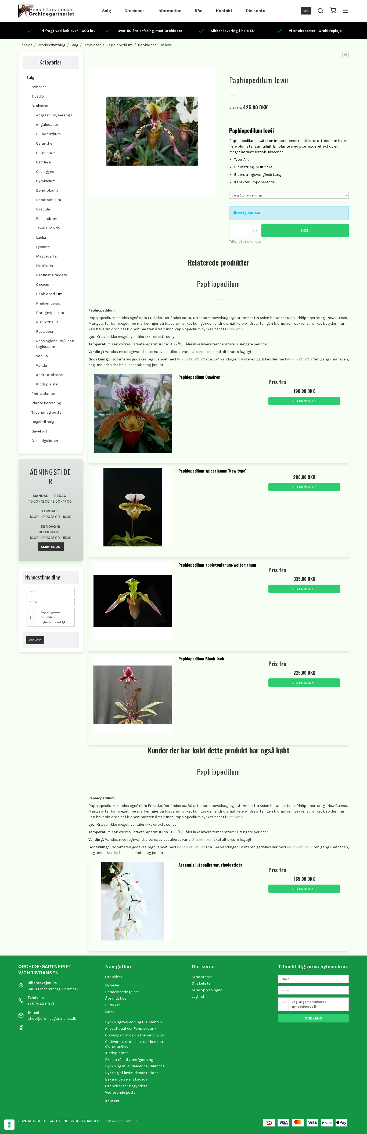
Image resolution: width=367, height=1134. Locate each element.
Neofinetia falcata (51, 275)
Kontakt (224, 10)
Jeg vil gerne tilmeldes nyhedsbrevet (51, 617)
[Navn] (313, 978)
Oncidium (44, 284)
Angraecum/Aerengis (54, 115)
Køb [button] (305, 230)
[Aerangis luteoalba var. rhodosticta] (133, 902)
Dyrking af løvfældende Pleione (132, 1073)
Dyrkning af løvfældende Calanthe (134, 1066)
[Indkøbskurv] (333, 11)
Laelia (41, 237)
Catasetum (46, 153)
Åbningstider (116, 998)
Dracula (43, 209)
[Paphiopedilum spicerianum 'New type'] (133, 508)
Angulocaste (47, 124)
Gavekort (39, 431)
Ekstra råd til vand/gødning (129, 1059)
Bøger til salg (42, 422)
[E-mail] (313, 990)
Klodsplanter (47, 384)
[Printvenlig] (345, 55)
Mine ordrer (202, 977)
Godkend (35, 640)
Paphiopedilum (49, 294)
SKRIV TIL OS (50, 547)
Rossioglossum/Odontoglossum (55, 344)
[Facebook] (21, 1029)
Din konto (255, 10)
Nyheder (38, 87)
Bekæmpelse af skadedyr (127, 1079)
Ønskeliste (201, 983)
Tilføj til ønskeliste (245, 241)
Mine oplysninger (207, 990)
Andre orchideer (50, 375)
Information (169, 10)
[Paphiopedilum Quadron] (133, 414)
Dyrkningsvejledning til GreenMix (133, 1022)
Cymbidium (46, 181)
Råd (199, 10)
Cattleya (43, 162)
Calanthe (44, 143)
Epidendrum (46, 218)
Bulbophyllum (48, 134)
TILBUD (37, 96)
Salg (106, 10)
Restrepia (44, 331)
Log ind (198, 996)
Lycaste (43, 247)
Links (109, 1011)
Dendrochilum (48, 200)
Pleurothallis (47, 322)
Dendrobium (47, 190)
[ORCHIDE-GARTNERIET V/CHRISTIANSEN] (46, 10)
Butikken (113, 1005)
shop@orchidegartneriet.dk (52, 1018)
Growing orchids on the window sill (135, 1035)
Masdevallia (46, 256)
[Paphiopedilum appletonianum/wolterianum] (133, 602)
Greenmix (235, 329)
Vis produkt (304, 401)
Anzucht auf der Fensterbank (130, 1028)
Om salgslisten (44, 440)
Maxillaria (44, 265)
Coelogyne (45, 171)
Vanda (41, 365)
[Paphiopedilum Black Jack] (133, 696)
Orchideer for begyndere (126, 1086)
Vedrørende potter (121, 1092)
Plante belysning (46, 403)
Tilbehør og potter (47, 412)
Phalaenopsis (48, 303)
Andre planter (43, 393)
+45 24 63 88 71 (41, 1003)
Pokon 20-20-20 (191, 359)
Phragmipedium (50, 312)
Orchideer (134, 10)
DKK (305, 10)
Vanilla (42, 356)
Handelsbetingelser (122, 992)
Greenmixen (202, 351)
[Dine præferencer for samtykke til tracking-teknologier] (9, 1124)
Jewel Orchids (48, 228)
